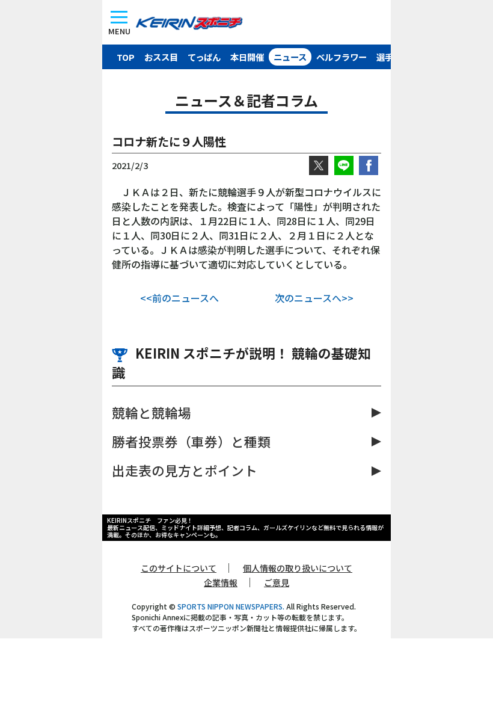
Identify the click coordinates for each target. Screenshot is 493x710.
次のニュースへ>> (314, 298)
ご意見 (276, 582)
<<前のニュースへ (179, 298)
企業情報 (220, 582)
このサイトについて (178, 568)
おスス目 (161, 57)
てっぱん (204, 57)
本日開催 (247, 57)
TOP (126, 57)
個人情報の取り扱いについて (297, 568)
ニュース (290, 57)
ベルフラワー (341, 57)
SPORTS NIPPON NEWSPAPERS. (230, 606)
